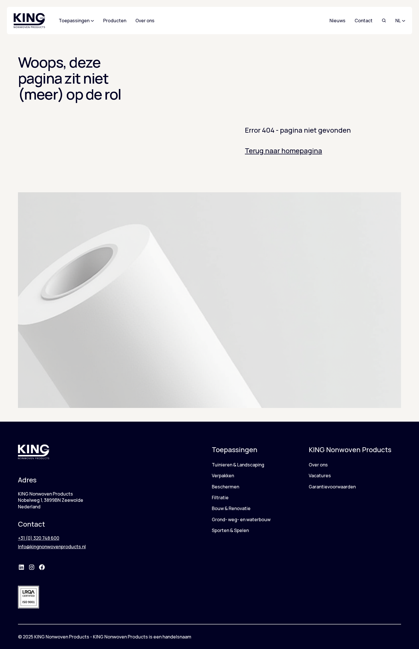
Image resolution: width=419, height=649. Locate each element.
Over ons (318, 465)
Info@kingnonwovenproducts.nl (52, 546)
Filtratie (220, 497)
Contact (364, 20)
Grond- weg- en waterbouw (241, 519)
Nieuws (337, 20)
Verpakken (223, 475)
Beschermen (225, 487)
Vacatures (320, 475)
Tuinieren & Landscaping (238, 465)
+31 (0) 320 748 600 (38, 538)
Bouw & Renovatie (231, 508)
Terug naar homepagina (283, 150)
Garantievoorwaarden (332, 487)
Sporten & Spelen (230, 530)
